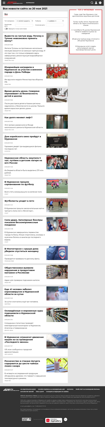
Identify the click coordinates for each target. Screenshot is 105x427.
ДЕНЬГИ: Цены (9, 330)
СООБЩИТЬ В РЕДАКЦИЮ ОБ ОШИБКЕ (57, 391)
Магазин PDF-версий (27, 391)
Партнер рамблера (38, 419)
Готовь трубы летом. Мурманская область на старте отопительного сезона (85, 23)
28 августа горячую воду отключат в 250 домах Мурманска (85, 40)
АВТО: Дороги (9, 354)
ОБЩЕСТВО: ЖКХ (9, 60)
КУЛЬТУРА (7, 151)
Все (6, 14)
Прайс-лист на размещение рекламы (88, 389)
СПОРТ (6, 194)
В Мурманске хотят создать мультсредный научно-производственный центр (85, 48)
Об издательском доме (28, 389)
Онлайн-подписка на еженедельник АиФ (51, 389)
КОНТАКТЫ (70, 389)
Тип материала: (9, 21)
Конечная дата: (40, 25)
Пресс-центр (40, 391)
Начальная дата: (8, 25)
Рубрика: (38, 21)
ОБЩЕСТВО (8, 84)
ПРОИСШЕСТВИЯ (9, 261)
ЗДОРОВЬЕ (8, 304)
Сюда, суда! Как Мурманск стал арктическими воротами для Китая (85, 15)
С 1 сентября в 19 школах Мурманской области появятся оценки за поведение (85, 31)
